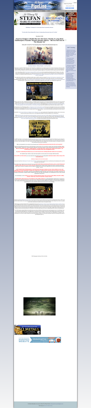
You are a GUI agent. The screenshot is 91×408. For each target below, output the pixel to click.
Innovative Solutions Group (48, 405)
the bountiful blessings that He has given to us (36, 108)
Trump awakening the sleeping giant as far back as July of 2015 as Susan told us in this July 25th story (46, 79)
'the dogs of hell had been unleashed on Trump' (55, 77)
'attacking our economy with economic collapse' (28, 117)
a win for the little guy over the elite (23, 103)
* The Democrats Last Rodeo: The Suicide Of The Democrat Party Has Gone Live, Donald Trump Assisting (71, 84)
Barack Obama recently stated (24, 199)
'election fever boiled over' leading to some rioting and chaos (29, 112)
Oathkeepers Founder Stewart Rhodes (40, 139)
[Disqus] (39, 359)
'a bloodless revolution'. (36, 103)
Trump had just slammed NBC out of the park (33, 72)
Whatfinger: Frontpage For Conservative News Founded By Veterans (39, 27)
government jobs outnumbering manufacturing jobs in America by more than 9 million (33, 115)
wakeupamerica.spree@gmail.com (56, 403)
